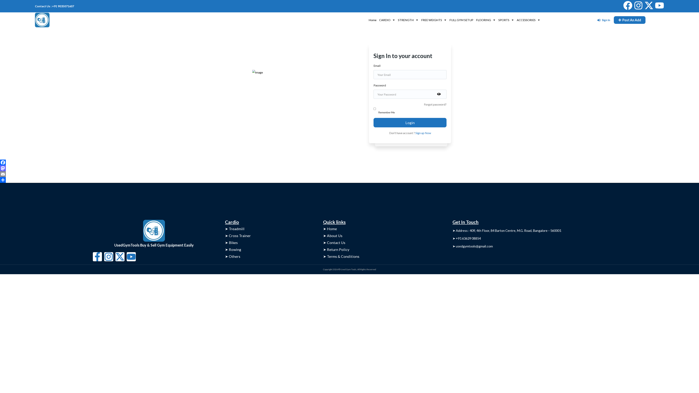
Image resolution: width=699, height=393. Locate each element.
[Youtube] (659, 5)
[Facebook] (627, 5)
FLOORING (483, 20)
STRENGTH (406, 20)
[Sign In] (598, 20)
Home (372, 20)
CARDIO (384, 20)
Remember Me (386, 112)
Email (377, 65)
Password (380, 85)
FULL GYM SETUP (461, 20)
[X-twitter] (648, 5)
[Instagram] (638, 5)
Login (410, 122)
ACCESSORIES (526, 20)
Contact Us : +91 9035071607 (54, 6)
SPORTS (503, 20)
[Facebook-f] (97, 256)
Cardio (232, 222)
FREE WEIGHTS (431, 20)
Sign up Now (423, 133)
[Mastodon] (349, 168)
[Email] (349, 174)
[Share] (349, 180)
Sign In (606, 20)
